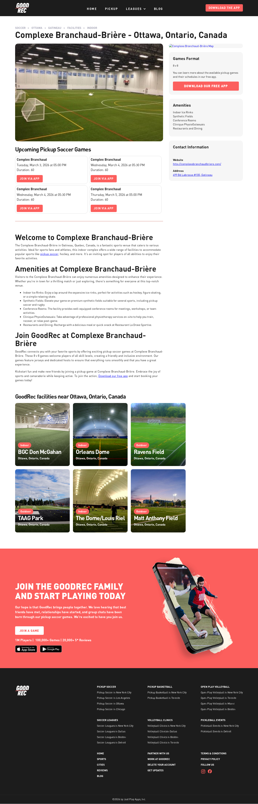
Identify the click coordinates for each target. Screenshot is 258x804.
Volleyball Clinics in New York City (167, 725)
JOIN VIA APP (30, 178)
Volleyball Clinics (160, 720)
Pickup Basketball (160, 686)
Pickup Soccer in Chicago (111, 709)
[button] (136, 9)
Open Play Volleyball (215, 686)
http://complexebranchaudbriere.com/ (197, 164)
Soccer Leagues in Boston (111, 737)
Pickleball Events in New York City (220, 725)
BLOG (158, 8)
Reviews (102, 770)
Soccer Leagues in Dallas (111, 731)
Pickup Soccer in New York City (114, 692)
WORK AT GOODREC (159, 759)
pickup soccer (49, 254)
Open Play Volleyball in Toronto (218, 698)
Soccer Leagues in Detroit (111, 742)
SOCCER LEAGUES (107, 720)
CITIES (101, 764)
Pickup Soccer (106, 686)
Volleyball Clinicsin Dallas (162, 731)
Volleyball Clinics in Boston (163, 737)
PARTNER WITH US (158, 753)
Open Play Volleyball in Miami (217, 703)
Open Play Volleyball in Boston (218, 709)
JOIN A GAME (29, 630)
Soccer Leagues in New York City (115, 725)
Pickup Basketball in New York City (167, 692)
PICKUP (111, 8)
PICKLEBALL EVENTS (213, 720)
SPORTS (101, 759)
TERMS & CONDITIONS (213, 753)
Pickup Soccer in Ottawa (110, 703)
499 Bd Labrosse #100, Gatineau (192, 174)
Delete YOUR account (162, 764)
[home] (22, 8)
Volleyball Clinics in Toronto (163, 742)
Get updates (155, 770)
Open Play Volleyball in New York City (222, 692)
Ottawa (36, 27)
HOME (92, 8)
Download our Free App (206, 86)
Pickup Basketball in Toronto (164, 698)
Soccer (20, 27)
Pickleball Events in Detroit (216, 731)
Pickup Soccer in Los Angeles (113, 698)
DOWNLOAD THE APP (224, 7)
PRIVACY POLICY (210, 759)
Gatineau (54, 27)
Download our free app (113, 376)
